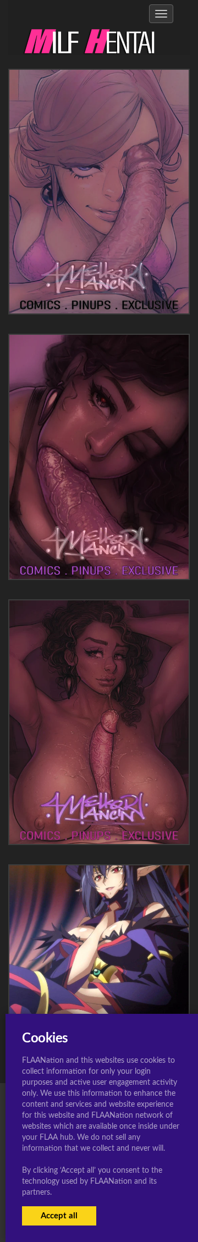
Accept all (59, 1216)
